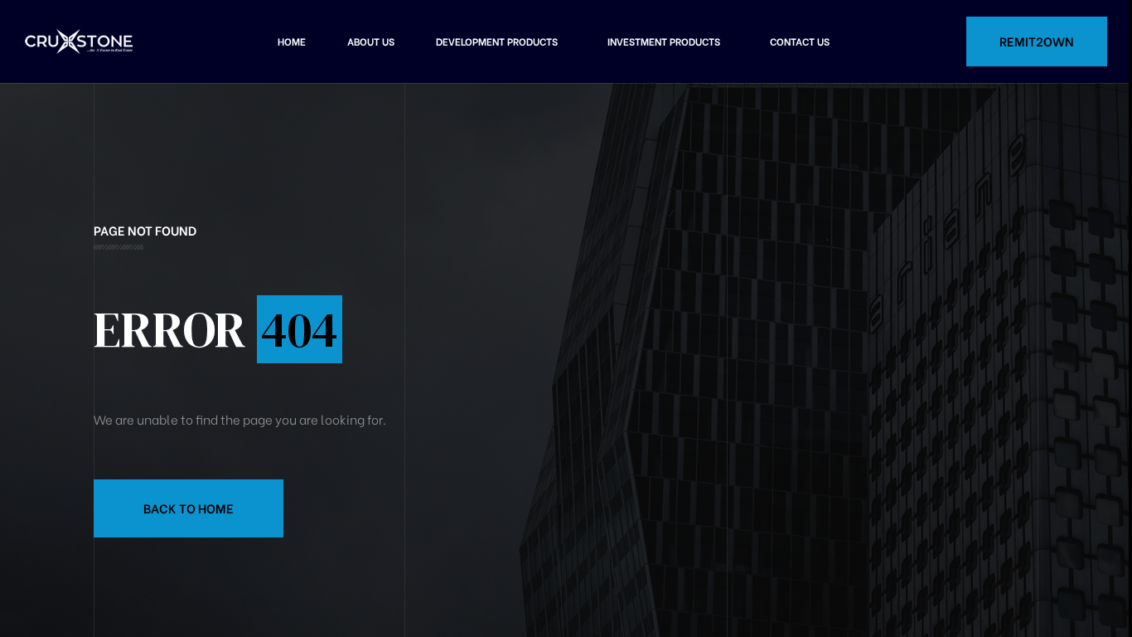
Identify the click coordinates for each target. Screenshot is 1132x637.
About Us (370, 41)
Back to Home (188, 507)
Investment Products (663, 41)
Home (292, 41)
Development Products (497, 41)
